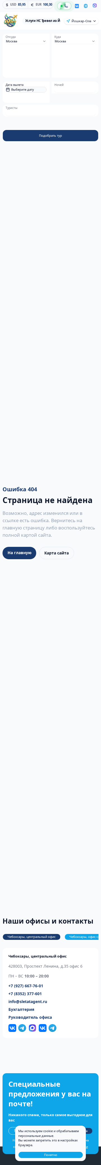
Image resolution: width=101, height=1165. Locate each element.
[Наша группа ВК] (12, 1028)
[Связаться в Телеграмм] (52, 1028)
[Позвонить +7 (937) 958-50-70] (64, 6)
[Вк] (77, 6)
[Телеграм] (85, 6)
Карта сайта (56, 553)
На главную (19, 552)
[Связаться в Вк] (43, 1028)
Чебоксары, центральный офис (32, 937)
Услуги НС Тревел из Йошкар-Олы (52, 21)
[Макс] (94, 6)
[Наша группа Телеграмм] (22, 1028)
